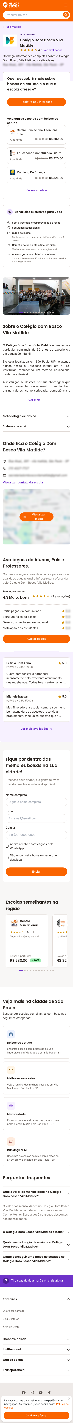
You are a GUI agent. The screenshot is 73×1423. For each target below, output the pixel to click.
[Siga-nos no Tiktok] (49, 1392)
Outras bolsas (13, 1360)
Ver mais (34, 400)
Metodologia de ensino (19, 416)
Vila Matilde (13, 26)
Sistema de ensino (16, 426)
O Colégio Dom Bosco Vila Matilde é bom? (33, 1232)
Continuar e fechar (36, 1415)
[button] (33, 1281)
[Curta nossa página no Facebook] (24, 1392)
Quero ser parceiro (13, 1310)
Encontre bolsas (14, 1339)
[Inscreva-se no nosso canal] (41, 1392)
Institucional (12, 1349)
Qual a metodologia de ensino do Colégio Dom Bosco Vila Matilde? (33, 1244)
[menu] (66, 5)
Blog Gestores (11, 1318)
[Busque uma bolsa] (66, 15)
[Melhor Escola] (11, 5)
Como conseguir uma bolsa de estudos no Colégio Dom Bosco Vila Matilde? (34, 1259)
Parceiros (10, 1299)
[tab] (21, 312)
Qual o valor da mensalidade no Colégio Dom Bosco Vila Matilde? (32, 1194)
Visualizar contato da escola (23, 482)
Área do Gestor (11, 1326)
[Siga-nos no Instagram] (32, 1392)
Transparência (13, 1370)
